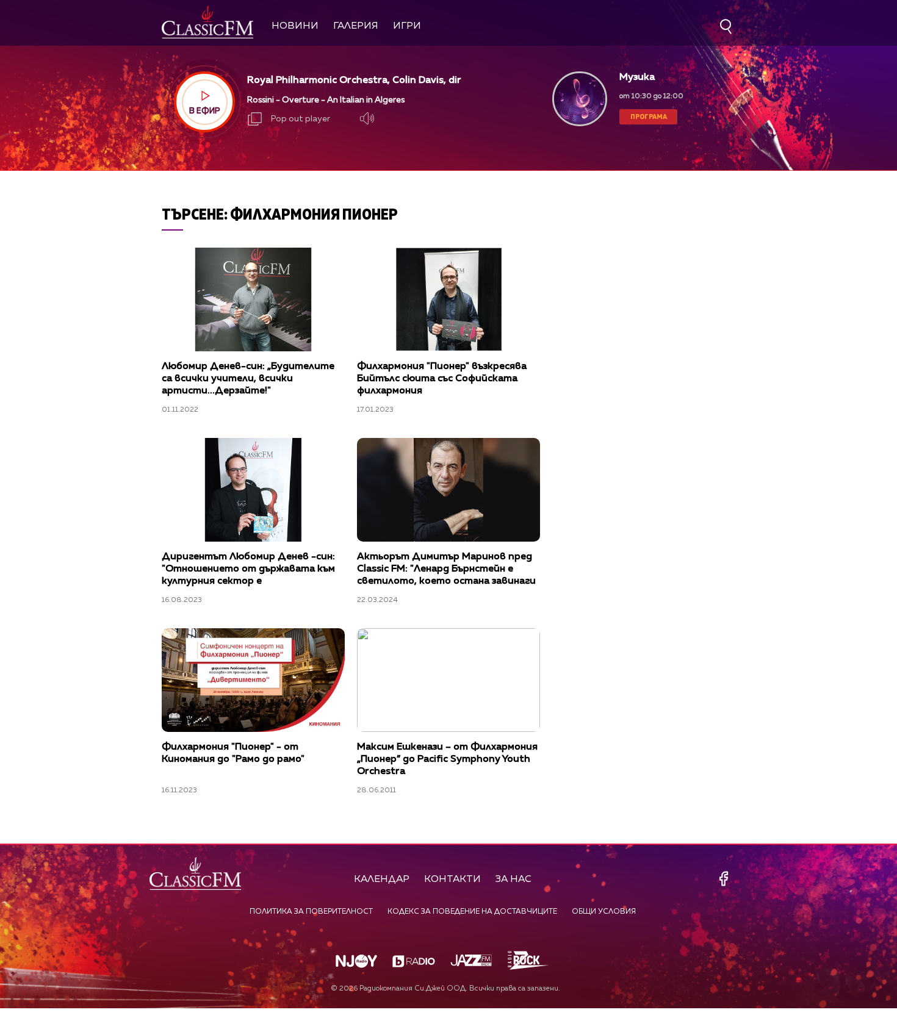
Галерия (355, 26)
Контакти (452, 879)
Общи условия (604, 912)
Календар (381, 879)
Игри (407, 26)
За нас (513, 879)
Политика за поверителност (311, 912)
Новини (295, 26)
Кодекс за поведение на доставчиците (472, 912)
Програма (648, 116)
